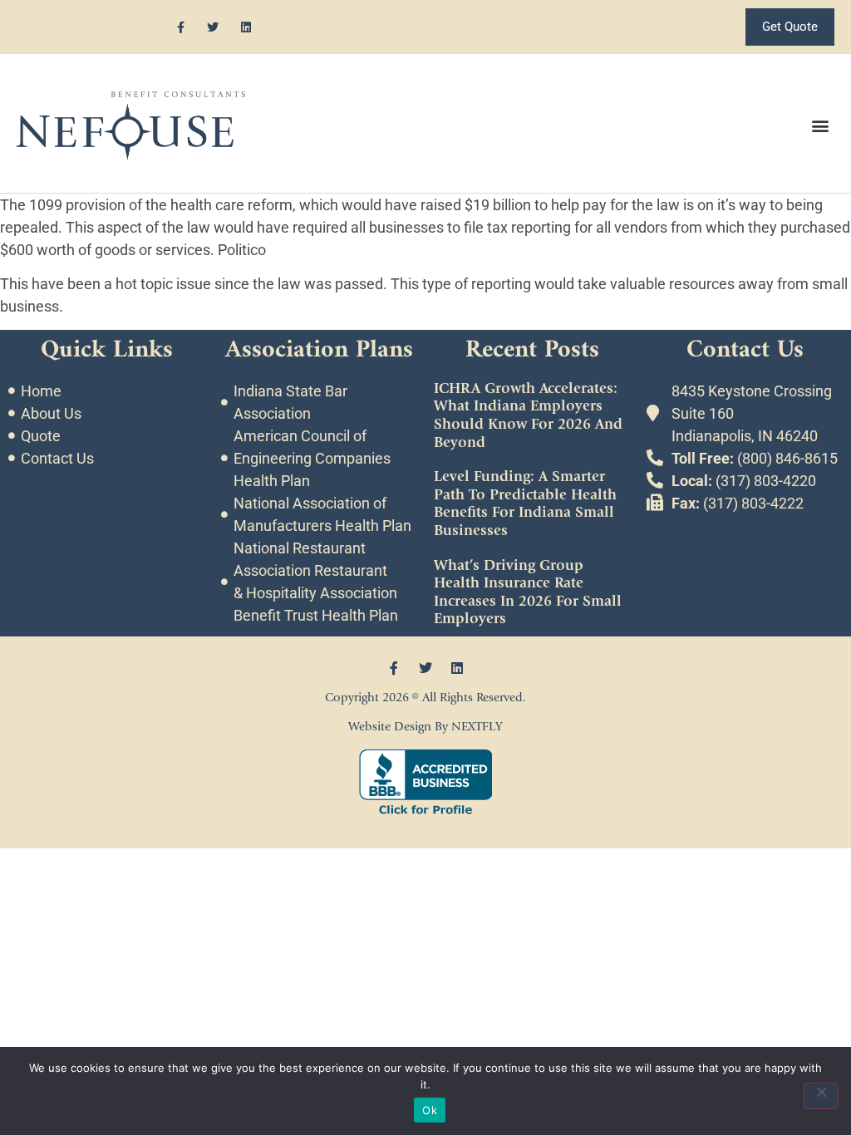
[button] (820, 126)
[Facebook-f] (181, 27)
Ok (429, 1110)
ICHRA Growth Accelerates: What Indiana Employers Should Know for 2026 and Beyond (528, 415)
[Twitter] (213, 27)
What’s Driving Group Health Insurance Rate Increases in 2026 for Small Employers (528, 592)
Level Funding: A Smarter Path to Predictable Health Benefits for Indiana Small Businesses (525, 503)
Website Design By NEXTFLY (425, 727)
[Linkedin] (245, 27)
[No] (821, 1096)
